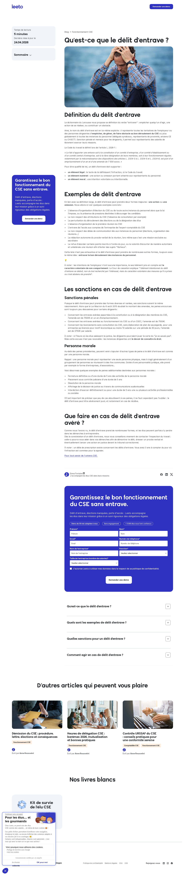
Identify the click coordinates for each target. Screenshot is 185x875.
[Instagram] (168, 863)
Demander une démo (161, 7)
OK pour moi (42, 862)
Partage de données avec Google (18, 850)
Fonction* (123, 549)
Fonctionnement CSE (82, 32)
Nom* (121, 529)
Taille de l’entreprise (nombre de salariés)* (89, 558)
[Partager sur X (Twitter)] (171, 474)
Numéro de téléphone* (129, 539)
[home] (17, 8)
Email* (73, 539)
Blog (66, 32)
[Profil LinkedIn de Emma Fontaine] (84, 473)
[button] (5, 871)
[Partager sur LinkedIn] (166, 474)
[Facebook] (172, 863)
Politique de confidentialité (93, 863)
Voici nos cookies (13, 852)
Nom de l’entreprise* (79, 549)
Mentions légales (111, 863)
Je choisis (16, 862)
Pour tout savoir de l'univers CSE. (80, 455)
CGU (121, 863)
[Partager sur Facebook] (161, 474)
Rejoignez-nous (153, 863)
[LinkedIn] (164, 863)
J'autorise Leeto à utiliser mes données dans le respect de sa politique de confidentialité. (116, 568)
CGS (126, 863)
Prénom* (74, 529)
